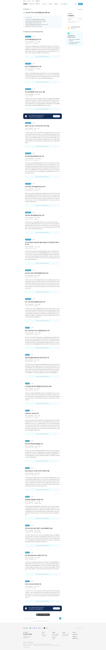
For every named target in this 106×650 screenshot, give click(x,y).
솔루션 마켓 (74, 636)
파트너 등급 (54, 637)
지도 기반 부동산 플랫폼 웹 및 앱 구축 (35, 302)
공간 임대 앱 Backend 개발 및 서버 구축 (36, 555)
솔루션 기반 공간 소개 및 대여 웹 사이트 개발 (37, 126)
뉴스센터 (74, 632)
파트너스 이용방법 (55, 635)
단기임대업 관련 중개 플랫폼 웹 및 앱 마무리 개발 (38, 386)
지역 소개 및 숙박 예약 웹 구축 (33, 584)
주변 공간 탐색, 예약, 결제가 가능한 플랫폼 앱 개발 (38, 528)
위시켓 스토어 (75, 634)
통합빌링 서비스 (75, 638)
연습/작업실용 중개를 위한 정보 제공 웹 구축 (37, 358)
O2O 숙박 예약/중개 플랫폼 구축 (34, 444)
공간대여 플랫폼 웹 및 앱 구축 (33, 39)
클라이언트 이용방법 (55, 634)
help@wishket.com (26, 637)
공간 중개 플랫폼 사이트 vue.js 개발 (35, 92)
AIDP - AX (41, 628)
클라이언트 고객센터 (65, 634)
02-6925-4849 (27, 634)
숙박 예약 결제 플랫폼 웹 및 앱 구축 (34, 156)
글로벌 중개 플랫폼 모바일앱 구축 (34, 500)
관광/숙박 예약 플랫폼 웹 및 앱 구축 (34, 215)
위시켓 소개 (43, 634)
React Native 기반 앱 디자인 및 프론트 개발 (37, 471)
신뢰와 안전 (43, 635)
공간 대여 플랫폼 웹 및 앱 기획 (33, 66)
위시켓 (32, 628)
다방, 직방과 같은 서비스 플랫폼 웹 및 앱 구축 (37, 330)
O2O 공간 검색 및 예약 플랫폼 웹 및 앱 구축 (36, 273)
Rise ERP (46, 628)
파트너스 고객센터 (65, 635)
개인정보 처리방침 (30, 642)
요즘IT (36, 628)
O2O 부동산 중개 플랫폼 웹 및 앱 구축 (35, 187)
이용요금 (53, 638)
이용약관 (24, 642)
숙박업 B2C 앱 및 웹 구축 (32, 413)
